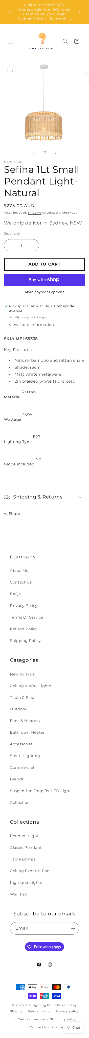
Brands (17, 779)
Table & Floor (23, 697)
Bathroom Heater (27, 732)
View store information (31, 324)
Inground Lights (26, 882)
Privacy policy (67, 1011)
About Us (19, 570)
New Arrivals (22, 674)
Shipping (35, 212)
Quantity (12, 233)
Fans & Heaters (25, 721)
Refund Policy (23, 629)
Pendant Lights (25, 836)
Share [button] (14, 513)
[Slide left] (33, 152)
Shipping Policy (25, 640)
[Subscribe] (73, 928)
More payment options (44, 292)
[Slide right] (55, 152)
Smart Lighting (25, 756)
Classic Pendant (26, 847)
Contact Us (21, 582)
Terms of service (31, 1019)
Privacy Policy (23, 605)
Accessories (21, 744)
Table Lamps (22, 859)
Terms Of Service (26, 617)
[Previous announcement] (9, 11)
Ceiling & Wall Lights (30, 686)
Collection (20, 802)
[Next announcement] (79, 11)
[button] (10, 41)
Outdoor (18, 709)
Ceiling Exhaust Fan (30, 871)
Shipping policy (63, 1019)
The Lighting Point (40, 1005)
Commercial (22, 767)
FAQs (15, 594)
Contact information (47, 1027)
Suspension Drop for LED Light (40, 791)
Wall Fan (18, 894)
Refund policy (39, 1011)
